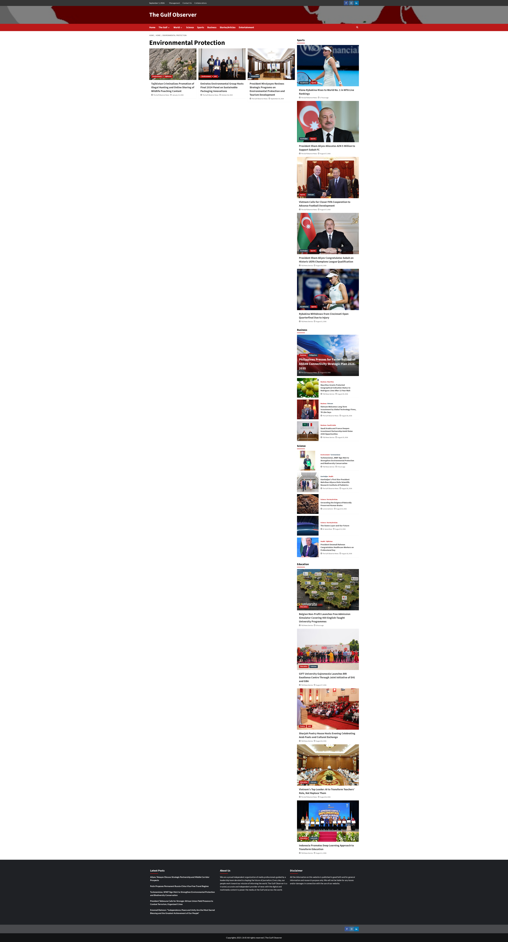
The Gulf (163, 27)
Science (190, 27)
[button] (357, 27)
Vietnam (311, 195)
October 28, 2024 (227, 95)
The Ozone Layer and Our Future (335, 525)
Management (174, 3)
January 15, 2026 (177, 95)
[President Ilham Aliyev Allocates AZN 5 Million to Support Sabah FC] (328, 121)
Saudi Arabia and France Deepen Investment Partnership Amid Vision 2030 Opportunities (337, 431)
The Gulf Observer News (161, 95)
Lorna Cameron (328, 509)
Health (331, 476)
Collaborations (200, 3)
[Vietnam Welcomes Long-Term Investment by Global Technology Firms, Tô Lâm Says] (308, 409)
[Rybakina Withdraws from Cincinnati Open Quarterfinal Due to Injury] (328, 289)
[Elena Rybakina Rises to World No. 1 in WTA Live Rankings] (328, 65)
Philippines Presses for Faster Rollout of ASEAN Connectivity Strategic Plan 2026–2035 (327, 364)
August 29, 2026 (325, 373)
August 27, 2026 (325, 154)
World (177, 27)
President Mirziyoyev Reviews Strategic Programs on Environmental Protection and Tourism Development (267, 89)
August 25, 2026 (342, 437)
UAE (215, 76)
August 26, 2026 (321, 265)
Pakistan (313, 666)
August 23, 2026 (340, 529)
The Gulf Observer (173, 15)
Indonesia (313, 838)
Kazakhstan (304, 83)
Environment (157, 76)
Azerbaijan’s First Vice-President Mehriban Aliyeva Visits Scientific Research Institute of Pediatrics (335, 482)
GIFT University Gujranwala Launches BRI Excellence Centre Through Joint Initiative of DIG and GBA (327, 677)
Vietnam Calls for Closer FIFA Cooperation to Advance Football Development (324, 204)
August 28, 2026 (347, 416)
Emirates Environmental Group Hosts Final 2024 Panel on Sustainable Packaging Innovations (222, 87)
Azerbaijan (304, 139)
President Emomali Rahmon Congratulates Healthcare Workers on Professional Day (337, 547)
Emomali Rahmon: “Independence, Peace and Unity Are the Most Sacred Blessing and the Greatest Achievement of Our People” (182, 911)
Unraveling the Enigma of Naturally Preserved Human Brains (336, 504)
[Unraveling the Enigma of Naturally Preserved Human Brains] (308, 504)
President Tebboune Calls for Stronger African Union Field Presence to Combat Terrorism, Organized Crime (181, 902)
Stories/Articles (227, 27)
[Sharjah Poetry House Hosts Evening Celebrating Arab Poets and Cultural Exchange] (328, 709)
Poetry (302, 726)
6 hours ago (320, 625)
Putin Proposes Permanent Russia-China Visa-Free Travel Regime (179, 886)
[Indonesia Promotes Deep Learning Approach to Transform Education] (328, 821)
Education (303, 607)
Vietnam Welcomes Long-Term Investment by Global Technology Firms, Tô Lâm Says (338, 409)
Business (211, 27)
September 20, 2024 (277, 99)
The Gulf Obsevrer (273, 937)
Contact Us (187, 3)
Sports (200, 27)
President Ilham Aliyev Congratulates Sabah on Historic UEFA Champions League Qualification (326, 260)
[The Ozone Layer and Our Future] (308, 526)
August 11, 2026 (321, 853)
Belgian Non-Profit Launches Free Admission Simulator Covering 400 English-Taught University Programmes (324, 617)
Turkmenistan (335, 455)
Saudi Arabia (331, 425)
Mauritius (330, 382)
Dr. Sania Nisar (327, 529)
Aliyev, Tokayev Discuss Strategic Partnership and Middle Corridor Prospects (179, 878)
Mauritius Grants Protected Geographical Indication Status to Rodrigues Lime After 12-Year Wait (335, 388)
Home (152, 27)
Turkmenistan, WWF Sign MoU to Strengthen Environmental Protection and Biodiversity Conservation (337, 460)
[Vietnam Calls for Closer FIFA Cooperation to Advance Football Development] (328, 177)
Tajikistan (168, 76)
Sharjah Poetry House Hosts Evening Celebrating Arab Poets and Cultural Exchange (327, 735)
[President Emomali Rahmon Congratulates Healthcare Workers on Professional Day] (308, 547)
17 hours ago (324, 98)
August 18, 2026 (347, 553)
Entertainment (246, 27)
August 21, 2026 (321, 321)
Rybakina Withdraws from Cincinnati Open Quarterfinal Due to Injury (323, 316)
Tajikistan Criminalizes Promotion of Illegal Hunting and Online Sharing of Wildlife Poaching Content (172, 87)
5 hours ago (341, 467)
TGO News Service (307, 265)
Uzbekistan (255, 76)
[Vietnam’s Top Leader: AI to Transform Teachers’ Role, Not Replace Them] (328, 765)
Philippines (313, 355)
